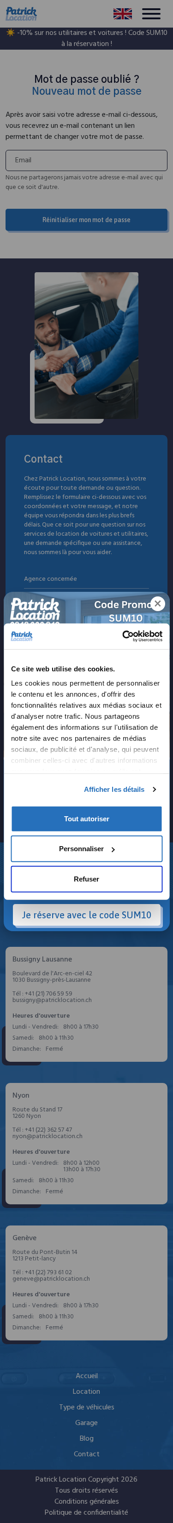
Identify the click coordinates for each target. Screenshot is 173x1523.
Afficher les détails (114, 789)
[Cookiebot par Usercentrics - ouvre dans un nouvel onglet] (123, 636)
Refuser (86, 878)
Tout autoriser (86, 818)
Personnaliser (81, 849)
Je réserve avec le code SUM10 (86, 915)
